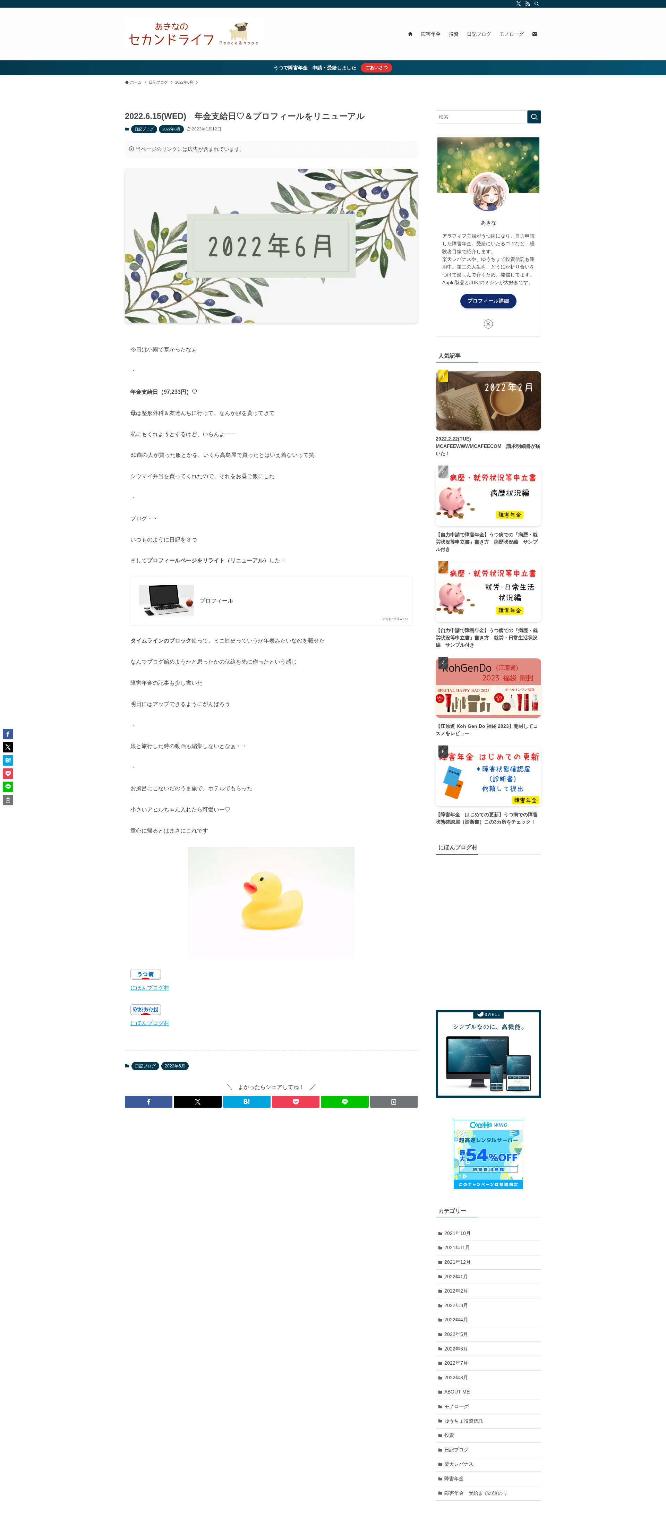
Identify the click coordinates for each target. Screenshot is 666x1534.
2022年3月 (456, 1305)
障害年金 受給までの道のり (475, 1493)
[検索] (536, 4)
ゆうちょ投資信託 (463, 1421)
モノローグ (456, 1406)
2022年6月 (171, 129)
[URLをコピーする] (394, 1102)
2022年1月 (456, 1276)
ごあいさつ (376, 67)
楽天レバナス (458, 1464)
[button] (148, 1102)
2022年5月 (456, 1334)
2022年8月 (456, 1377)
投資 (449, 1435)
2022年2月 (456, 1291)
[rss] (527, 4)
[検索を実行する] (534, 116)
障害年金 (454, 1478)
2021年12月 (457, 1262)
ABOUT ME (457, 1392)
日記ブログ (144, 129)
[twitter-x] (518, 4)
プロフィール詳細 (488, 301)
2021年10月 (457, 1233)
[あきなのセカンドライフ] (194, 34)
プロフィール (216, 601)
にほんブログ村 (149, 988)
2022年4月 (456, 1319)
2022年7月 (456, 1363)
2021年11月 (457, 1247)
